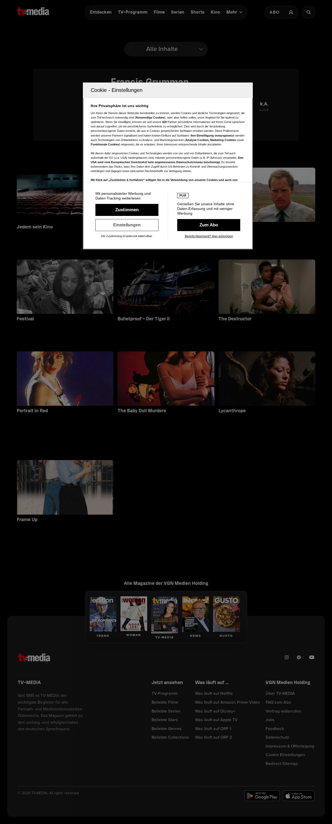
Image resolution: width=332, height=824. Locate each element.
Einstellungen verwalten (126, 225)
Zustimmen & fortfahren (126, 210)
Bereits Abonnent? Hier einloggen (209, 236)
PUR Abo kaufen (208, 225)
